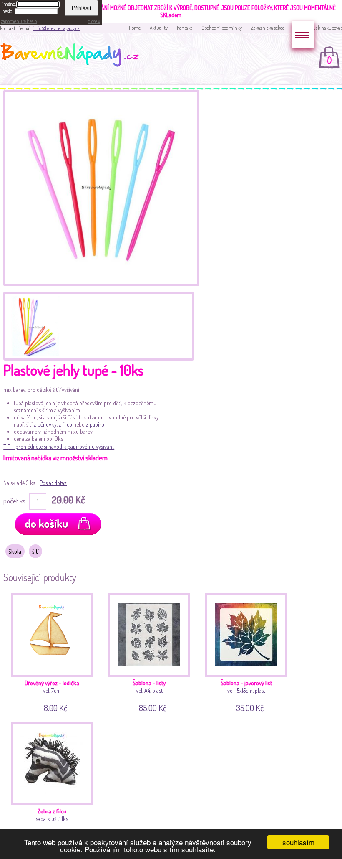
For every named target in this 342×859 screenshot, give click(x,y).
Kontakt (184, 28)
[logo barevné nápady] (72, 56)
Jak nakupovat (327, 28)
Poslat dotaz (53, 482)
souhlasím (298, 842)
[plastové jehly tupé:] (101, 283)
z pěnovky (45, 424)
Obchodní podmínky (221, 28)
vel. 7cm (52, 695)
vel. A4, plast (149, 695)
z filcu (65, 424)
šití (35, 551)
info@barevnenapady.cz (56, 28)
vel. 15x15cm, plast (246, 695)
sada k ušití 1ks (52, 823)
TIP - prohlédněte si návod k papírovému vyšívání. (58, 446)
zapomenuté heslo (19, 21)
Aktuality (159, 28)
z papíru (95, 424)
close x (94, 21)
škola (15, 551)
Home (135, 28)
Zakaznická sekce (267, 28)
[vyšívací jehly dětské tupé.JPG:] (33, 325)
